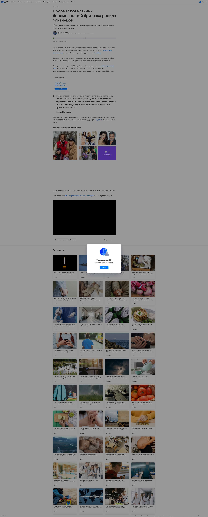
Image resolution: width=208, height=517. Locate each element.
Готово (104, 267)
